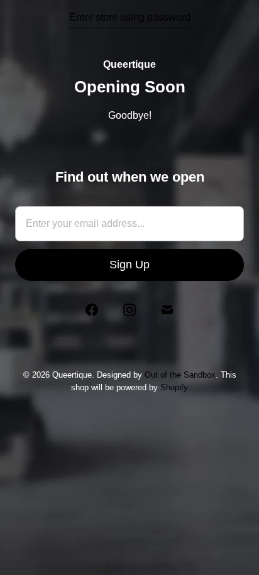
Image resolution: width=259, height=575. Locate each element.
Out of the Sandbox (180, 375)
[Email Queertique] (167, 310)
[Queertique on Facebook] (92, 310)
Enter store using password (129, 17)
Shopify (174, 387)
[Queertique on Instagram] (129, 310)
